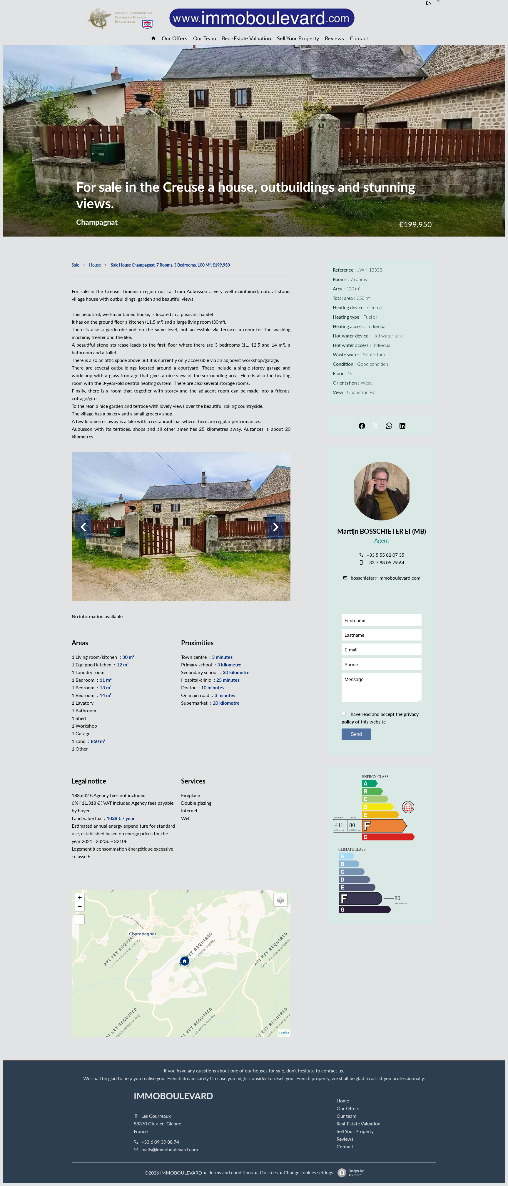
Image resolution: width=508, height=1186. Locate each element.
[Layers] (280, 899)
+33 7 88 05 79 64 (385, 562)
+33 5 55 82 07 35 (385, 554)
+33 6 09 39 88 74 (160, 1141)
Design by (356, 1172)
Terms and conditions (230, 1172)
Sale (75, 265)
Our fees (268, 1172)
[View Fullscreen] (79, 919)
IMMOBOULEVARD (173, 1095)
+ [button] (80, 897)
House (95, 265)
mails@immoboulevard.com (169, 1149)
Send (356, 734)
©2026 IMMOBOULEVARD (173, 1172)
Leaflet (284, 1033)
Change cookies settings (308, 1172)
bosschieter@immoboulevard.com (385, 577)
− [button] (80, 906)
